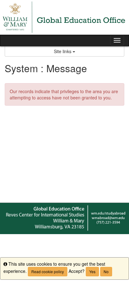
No (106, 271)
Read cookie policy (47, 271)
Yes (92, 271)
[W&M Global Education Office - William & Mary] (64, 17)
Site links (63, 51)
